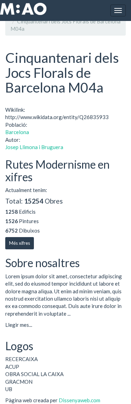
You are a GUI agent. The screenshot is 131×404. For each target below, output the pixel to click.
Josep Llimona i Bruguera (34, 147)
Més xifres (19, 243)
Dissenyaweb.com (79, 400)
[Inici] (23, 9)
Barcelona (17, 132)
